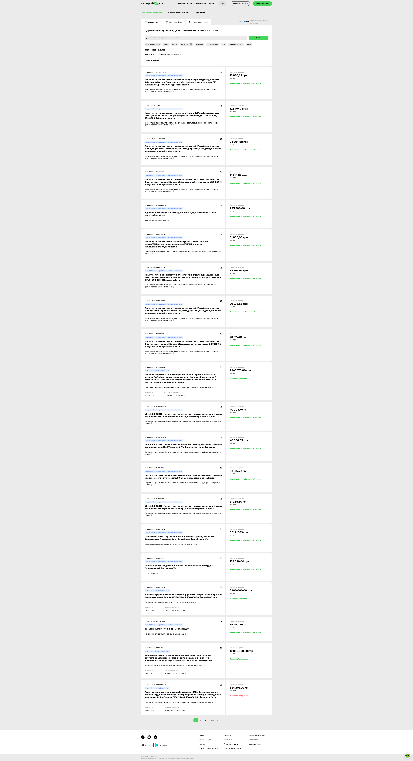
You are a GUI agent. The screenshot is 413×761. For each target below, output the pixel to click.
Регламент (228, 740)
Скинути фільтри (152, 60)
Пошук (258, 38)
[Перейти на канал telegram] (155, 737)
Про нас (211, 4)
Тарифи (201, 735)
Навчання (181, 4)
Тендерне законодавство (233, 748)
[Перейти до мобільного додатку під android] (161, 745)
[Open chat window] (407, 755)
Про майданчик (254, 740)
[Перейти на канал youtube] (149, 737)
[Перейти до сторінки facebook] (143, 737)
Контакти (190, 4)
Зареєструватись (262, 4)
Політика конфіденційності (208, 748)
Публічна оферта (205, 740)
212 (212, 720)
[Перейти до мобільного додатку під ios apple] (147, 745)
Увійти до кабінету (240, 4)
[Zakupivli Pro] (152, 3)
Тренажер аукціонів (231, 744)
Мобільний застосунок (257, 735)
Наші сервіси (201, 4)
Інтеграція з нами (255, 744)
